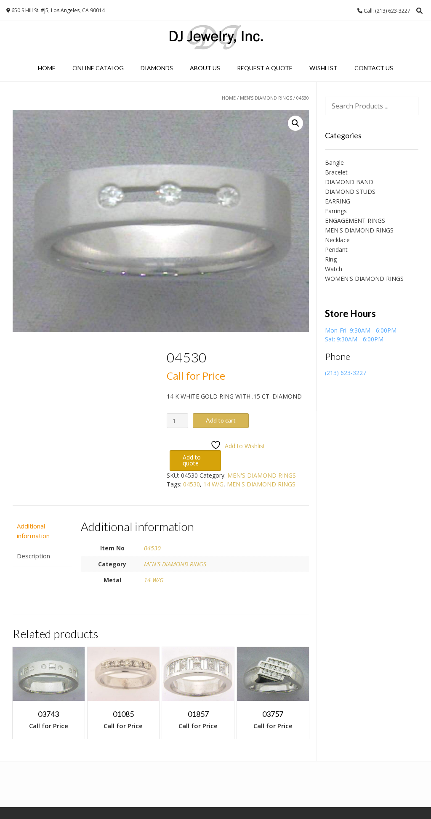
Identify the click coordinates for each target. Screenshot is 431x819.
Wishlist (323, 67)
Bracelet (336, 172)
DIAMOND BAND (349, 182)
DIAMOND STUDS (350, 192)
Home (47, 67)
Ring (331, 259)
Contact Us (373, 67)
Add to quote (192, 460)
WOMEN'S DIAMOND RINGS (364, 279)
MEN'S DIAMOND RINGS (266, 98)
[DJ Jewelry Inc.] (215, 37)
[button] (295, 123)
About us (205, 67)
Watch (333, 269)
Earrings (336, 211)
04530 (191, 484)
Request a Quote (265, 67)
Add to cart (221, 420)
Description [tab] (33, 556)
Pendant (336, 250)
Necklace (337, 240)
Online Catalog (98, 67)
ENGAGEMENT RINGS (355, 221)
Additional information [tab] (33, 531)
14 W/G (213, 484)
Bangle (334, 162)
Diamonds (157, 67)
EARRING (337, 201)
